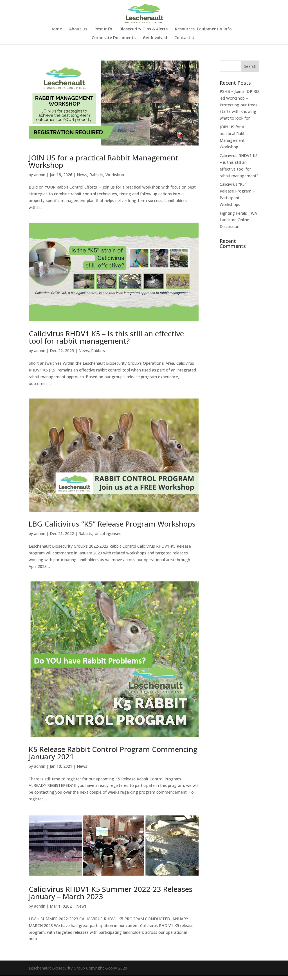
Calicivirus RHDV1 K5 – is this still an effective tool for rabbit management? (106, 337)
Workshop (114, 174)
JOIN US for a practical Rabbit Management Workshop (103, 161)
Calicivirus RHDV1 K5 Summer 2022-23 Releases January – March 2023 (110, 892)
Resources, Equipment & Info (203, 29)
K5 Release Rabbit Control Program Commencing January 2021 (113, 753)
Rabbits (96, 174)
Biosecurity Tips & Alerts (144, 29)
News (82, 174)
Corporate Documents (114, 38)
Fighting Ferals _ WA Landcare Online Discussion (238, 220)
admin (39, 174)
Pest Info (103, 29)
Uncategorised (108, 533)
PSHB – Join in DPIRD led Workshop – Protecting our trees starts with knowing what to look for (239, 105)
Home (56, 29)
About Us (78, 29)
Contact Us (185, 38)
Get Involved (155, 38)
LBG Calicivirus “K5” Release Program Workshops (112, 524)
